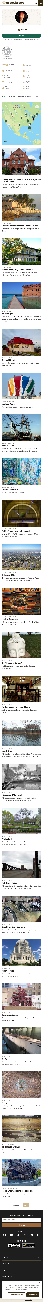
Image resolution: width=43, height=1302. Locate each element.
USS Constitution (9, 446)
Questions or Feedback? (21, 1300)
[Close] (39, 1283)
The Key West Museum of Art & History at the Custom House (21, 180)
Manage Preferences (16, 1294)
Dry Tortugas (7, 314)
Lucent (4, 1103)
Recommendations (24, 96)
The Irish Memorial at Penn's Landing (18, 1191)
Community (7, 1277)
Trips (4, 1270)
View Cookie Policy (22, 1289)
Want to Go (11, 96)
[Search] (35, 3)
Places (5, 1257)
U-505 (4, 1059)
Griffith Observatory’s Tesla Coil (16, 531)
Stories (36, 96)
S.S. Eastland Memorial (12, 795)
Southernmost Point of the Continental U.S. (20, 226)
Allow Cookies (33, 1294)
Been (3, 96)
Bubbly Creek (8, 751)
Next (26, 1205)
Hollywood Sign (9, 575)
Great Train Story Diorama (13, 927)
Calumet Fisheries (9, 360)
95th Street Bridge (9, 883)
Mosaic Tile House (10, 490)
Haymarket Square (10, 1015)
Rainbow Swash (9, 404)
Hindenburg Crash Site (12, 1147)
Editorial (6, 1264)
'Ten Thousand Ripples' (12, 663)
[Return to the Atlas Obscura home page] (14, 3)
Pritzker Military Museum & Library (17, 707)
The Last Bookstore (10, 619)
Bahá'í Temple (8, 971)
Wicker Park (7, 839)
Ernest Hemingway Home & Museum (18, 270)
